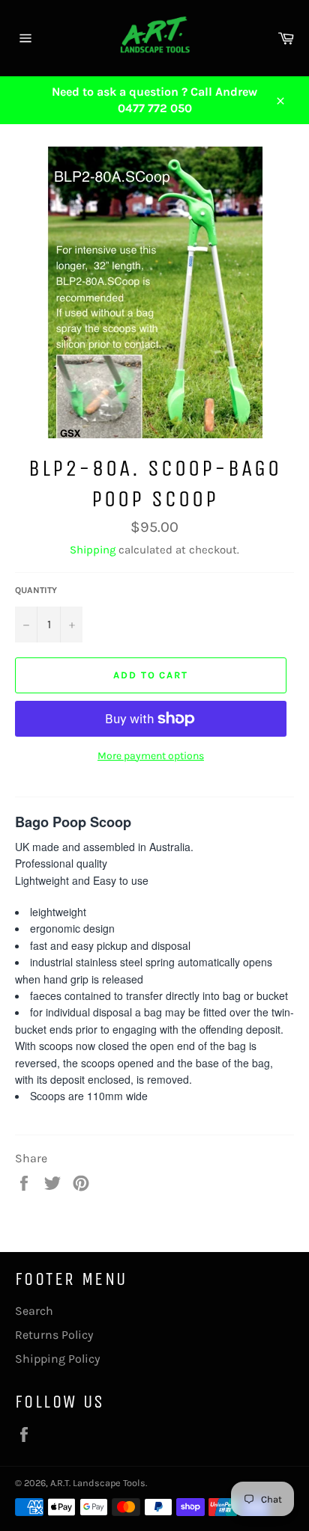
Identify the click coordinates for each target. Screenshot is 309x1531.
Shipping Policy (57, 1358)
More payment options (151, 755)
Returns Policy (54, 1335)
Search (34, 1311)
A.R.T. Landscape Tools (98, 1482)
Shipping (93, 549)
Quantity (36, 590)
